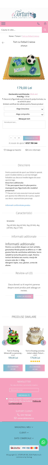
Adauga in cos (31, 138)
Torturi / (18, 36)
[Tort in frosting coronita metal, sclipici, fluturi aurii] (35, 335)
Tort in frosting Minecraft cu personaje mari (13, 353)
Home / (12, 36)
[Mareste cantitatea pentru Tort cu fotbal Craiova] (19, 138)
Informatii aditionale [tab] (24, 236)
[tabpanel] (24, 66)
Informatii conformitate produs (17, 205)
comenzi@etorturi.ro (25, 418)
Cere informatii (33, 150)
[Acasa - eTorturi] (24, 14)
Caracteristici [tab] (24, 213)
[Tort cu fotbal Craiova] (24, 66)
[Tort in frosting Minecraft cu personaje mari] (13, 335)
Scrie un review (24, 296)
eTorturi (24, 46)
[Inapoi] (2, 43)
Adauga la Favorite (13, 150)
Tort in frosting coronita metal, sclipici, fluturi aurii (35, 353)
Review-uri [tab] (24, 273)
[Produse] (3, 24)
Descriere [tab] (24, 165)
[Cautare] (45, 30)
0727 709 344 (25, 415)
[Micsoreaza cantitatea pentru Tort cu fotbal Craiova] (11, 138)
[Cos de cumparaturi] (45, 23)
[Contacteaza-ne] (38, 23)
